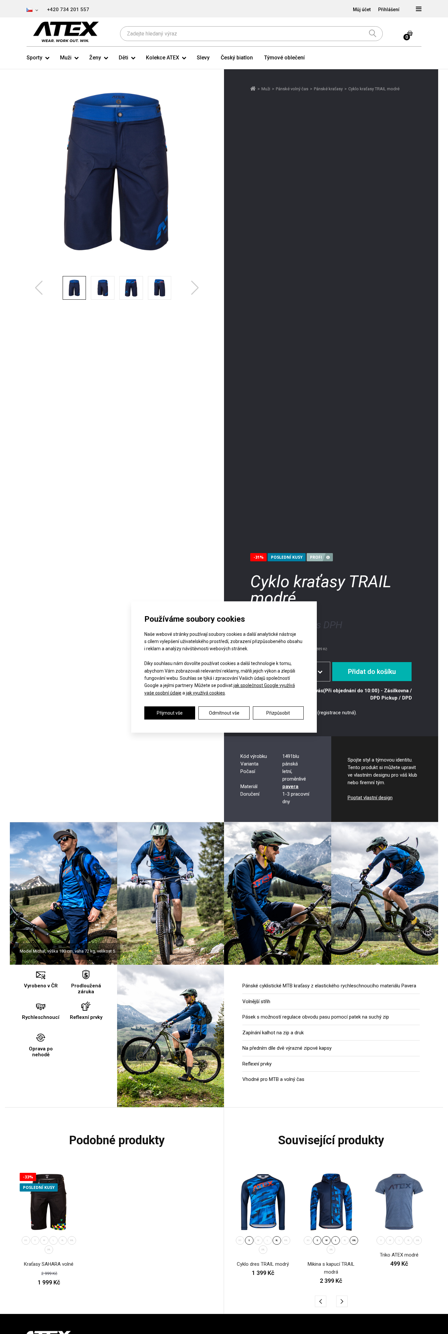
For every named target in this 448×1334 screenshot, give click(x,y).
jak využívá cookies (205, 693)
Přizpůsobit (278, 713)
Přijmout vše (170, 713)
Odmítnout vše (224, 713)
